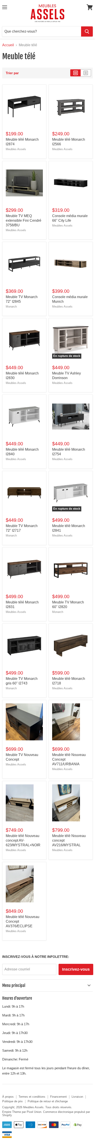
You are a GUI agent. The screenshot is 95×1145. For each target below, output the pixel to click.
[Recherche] (87, 31)
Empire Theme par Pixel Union (21, 1112)
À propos (8, 1096)
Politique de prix (12, 1101)
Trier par (12, 73)
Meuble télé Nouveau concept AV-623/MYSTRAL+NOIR (23, 840)
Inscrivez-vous (76, 969)
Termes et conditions (32, 1096)
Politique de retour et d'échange (48, 1101)
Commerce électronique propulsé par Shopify (46, 1113)
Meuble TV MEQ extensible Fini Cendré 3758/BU (23, 220)
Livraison (77, 1096)
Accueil (8, 45)
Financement (58, 1096)
